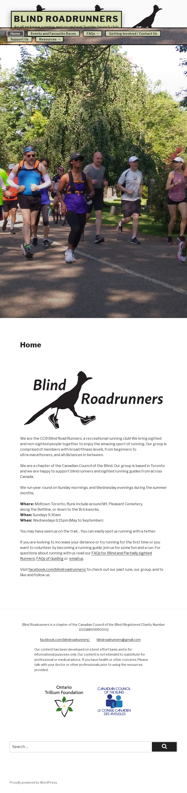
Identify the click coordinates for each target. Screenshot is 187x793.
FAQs (91, 33)
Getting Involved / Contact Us (133, 33)
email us (76, 558)
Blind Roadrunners (66, 19)
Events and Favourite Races (53, 33)
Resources (48, 39)
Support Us (19, 39)
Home (15, 33)
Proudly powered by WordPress (33, 782)
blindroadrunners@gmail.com (119, 639)
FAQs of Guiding (49, 558)
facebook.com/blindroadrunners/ (57, 569)
